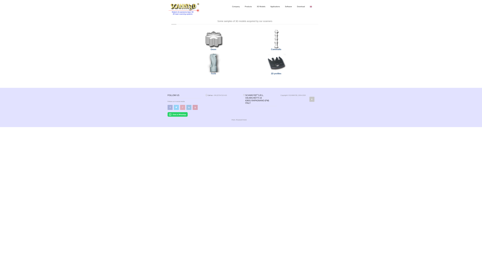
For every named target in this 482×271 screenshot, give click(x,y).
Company (236, 7)
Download (301, 7)
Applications (275, 7)
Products (248, 7)
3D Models (261, 7)
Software (288, 7)
